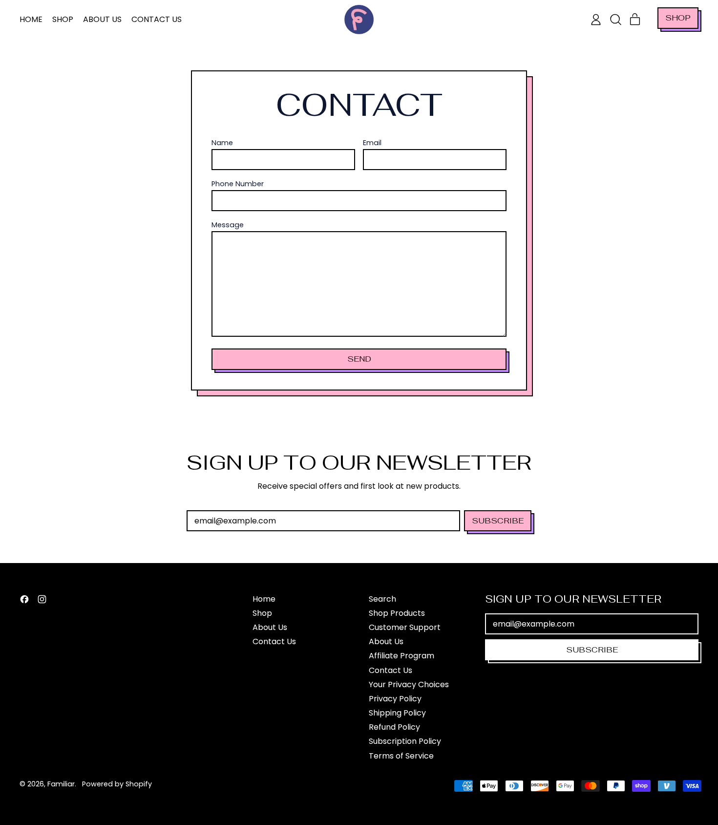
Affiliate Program (401, 655)
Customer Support (405, 627)
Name (222, 143)
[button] (615, 19)
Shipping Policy (397, 712)
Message (227, 225)
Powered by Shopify (117, 784)
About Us (102, 19)
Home (31, 19)
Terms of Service (401, 755)
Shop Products (397, 613)
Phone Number (237, 184)
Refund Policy (394, 727)
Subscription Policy (405, 741)
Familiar (61, 784)
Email (372, 143)
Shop (62, 19)
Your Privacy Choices (409, 684)
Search (382, 599)
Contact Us (156, 19)
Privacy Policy (395, 698)
